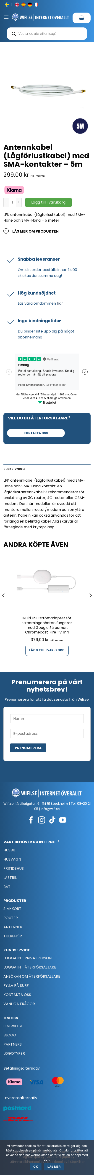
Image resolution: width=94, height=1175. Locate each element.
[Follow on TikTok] (52, 821)
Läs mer (54, 1166)
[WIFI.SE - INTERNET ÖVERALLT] (40, 17)
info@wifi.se (50, 809)
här (60, 303)
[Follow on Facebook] (31, 821)
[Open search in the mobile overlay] (47, 33)
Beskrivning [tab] (14, 469)
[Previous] (3, 604)
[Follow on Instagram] (41, 821)
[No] (88, 1158)
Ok (35, 1166)
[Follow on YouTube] (62, 821)
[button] (6, 17)
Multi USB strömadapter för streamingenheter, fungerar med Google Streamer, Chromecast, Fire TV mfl (47, 625)
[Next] (90, 604)
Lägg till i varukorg (48, 202)
